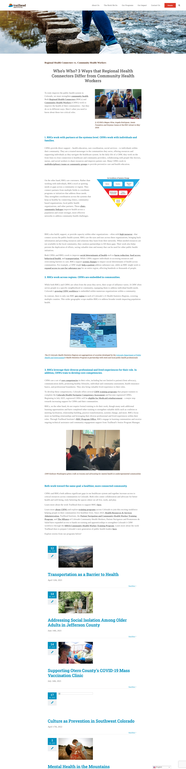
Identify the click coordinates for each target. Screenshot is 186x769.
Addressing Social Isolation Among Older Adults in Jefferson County (87, 622)
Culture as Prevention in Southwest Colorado (91, 721)
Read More (132, 586)
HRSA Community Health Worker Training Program (89, 525)
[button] (179, 5)
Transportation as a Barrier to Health (83, 574)
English (159, 767)
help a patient (88, 265)
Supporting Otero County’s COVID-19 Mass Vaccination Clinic (89, 673)
